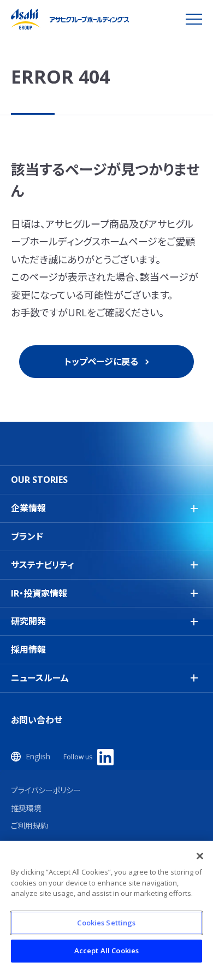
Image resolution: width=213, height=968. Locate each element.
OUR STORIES (39, 480)
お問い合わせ (36, 720)
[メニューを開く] (194, 19)
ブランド (27, 536)
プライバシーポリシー (46, 790)
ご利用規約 (29, 826)
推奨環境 (26, 808)
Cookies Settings (106, 923)
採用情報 (28, 650)
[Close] (200, 856)
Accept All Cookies (106, 950)
